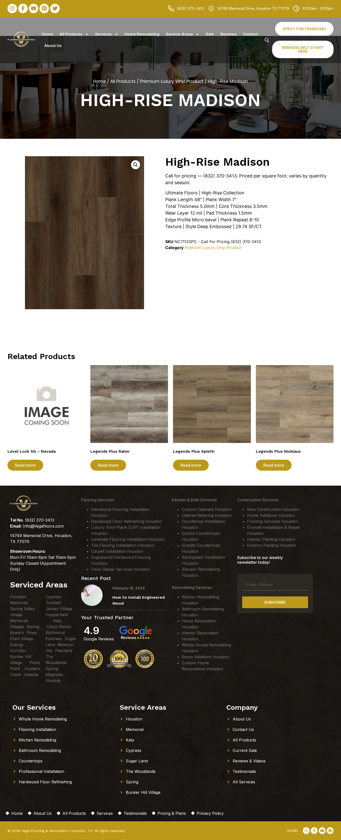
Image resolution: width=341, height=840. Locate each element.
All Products (70, 34)
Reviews (228, 34)
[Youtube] (33, 8)
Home (47, 34)
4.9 (91, 630)
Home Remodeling (142, 34)
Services (103, 34)
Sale (210, 34)
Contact (250, 34)
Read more (25, 465)
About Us (53, 45)
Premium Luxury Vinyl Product (171, 81)
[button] (135, 164)
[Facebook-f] (23, 8)
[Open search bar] (266, 40)
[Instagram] (12, 8)
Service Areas (179, 34)
